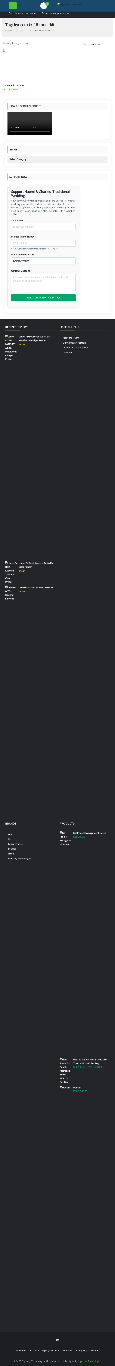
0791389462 (31, 13)
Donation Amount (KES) (23, 254)
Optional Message (20, 270)
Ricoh (11, 853)
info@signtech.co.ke (59, 13)
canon (11, 834)
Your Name (17, 220)
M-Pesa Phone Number (23, 236)
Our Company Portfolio (74, 342)
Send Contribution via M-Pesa (43, 297)
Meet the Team (71, 337)
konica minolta (15, 843)
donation (67, 352)
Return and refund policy (75, 347)
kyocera (12, 848)
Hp (9, 839)
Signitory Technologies (20, 858)
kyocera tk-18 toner (14, 85)
